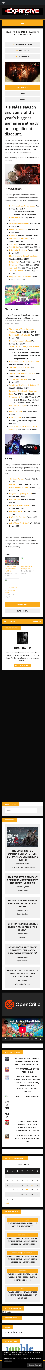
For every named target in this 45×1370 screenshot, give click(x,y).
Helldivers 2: (14, 265)
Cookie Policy (8, 1361)
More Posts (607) (22, 665)
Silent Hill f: (14, 244)
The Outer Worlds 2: (17, 271)
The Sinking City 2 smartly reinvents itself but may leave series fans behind (22, 855)
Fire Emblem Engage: (17, 406)
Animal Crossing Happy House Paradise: (24, 347)
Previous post (9, 621)
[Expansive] (22, 11)
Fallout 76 (13, 485)
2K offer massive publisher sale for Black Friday (10, 568)
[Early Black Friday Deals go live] (28, 561)
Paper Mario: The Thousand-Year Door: (24, 361)
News (22, 99)
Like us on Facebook (12, 1318)
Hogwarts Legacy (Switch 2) (20, 341)
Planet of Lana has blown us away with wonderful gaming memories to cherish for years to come (22, 1241)
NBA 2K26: (13, 235)
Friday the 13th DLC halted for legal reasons (11, 590)
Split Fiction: (14, 247)
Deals (22, 93)
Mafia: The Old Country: (18, 229)
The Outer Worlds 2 (16, 479)
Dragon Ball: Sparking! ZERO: (20, 493)
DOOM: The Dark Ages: (18, 517)
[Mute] (36, 1039)
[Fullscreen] (40, 1039)
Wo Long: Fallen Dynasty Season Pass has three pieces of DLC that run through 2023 (23, 1277)
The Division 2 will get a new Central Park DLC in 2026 (27, 1138)
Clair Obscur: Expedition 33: (20, 238)
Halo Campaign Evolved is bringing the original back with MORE (22, 973)
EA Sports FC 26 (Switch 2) (19, 335)
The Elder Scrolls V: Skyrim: (19, 367)
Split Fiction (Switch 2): (18, 379)
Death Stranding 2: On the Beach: (22, 206)
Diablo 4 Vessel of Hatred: (19, 488)
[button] (22, 174)
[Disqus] (22, 704)
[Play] (5, 1039)
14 (32, 1185)
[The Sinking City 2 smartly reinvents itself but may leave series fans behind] (22, 845)
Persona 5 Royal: (15, 411)
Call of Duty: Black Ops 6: (19, 523)
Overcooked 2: (14, 397)
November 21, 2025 (24, 44)
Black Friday (22, 611)
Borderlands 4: (15, 218)
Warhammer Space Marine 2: (20, 505)
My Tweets (6, 1312)
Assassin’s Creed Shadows (19, 223)
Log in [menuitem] (3, 3)
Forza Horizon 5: (15, 511)
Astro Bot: (13, 268)
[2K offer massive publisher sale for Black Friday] (12, 561)
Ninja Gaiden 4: (15, 499)
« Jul (7, 1203)
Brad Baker (24, 50)
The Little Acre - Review (27, 1096)
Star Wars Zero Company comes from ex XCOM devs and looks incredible (22, 880)
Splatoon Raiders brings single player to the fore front (22, 903)
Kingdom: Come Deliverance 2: (21, 276)
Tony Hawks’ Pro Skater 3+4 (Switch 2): (24, 385)
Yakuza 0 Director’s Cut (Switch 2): (22, 373)
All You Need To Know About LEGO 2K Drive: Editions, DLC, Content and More (22, 1295)
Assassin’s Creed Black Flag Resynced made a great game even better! (22, 950)
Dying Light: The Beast (18, 250)
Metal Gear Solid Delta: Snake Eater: (23, 256)
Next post (37, 621)
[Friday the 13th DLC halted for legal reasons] (12, 583)
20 (27, 1190)
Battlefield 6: (14, 262)
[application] (22, 1029)
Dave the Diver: (15, 417)
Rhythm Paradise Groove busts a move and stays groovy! (23, 927)
